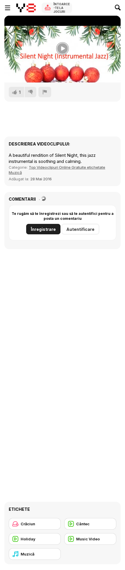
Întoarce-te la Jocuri (61, 8)
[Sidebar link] (7, 8)
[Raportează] (44, 92)
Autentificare (80, 229)
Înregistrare (43, 229)
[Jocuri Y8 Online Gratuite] (26, 7)
